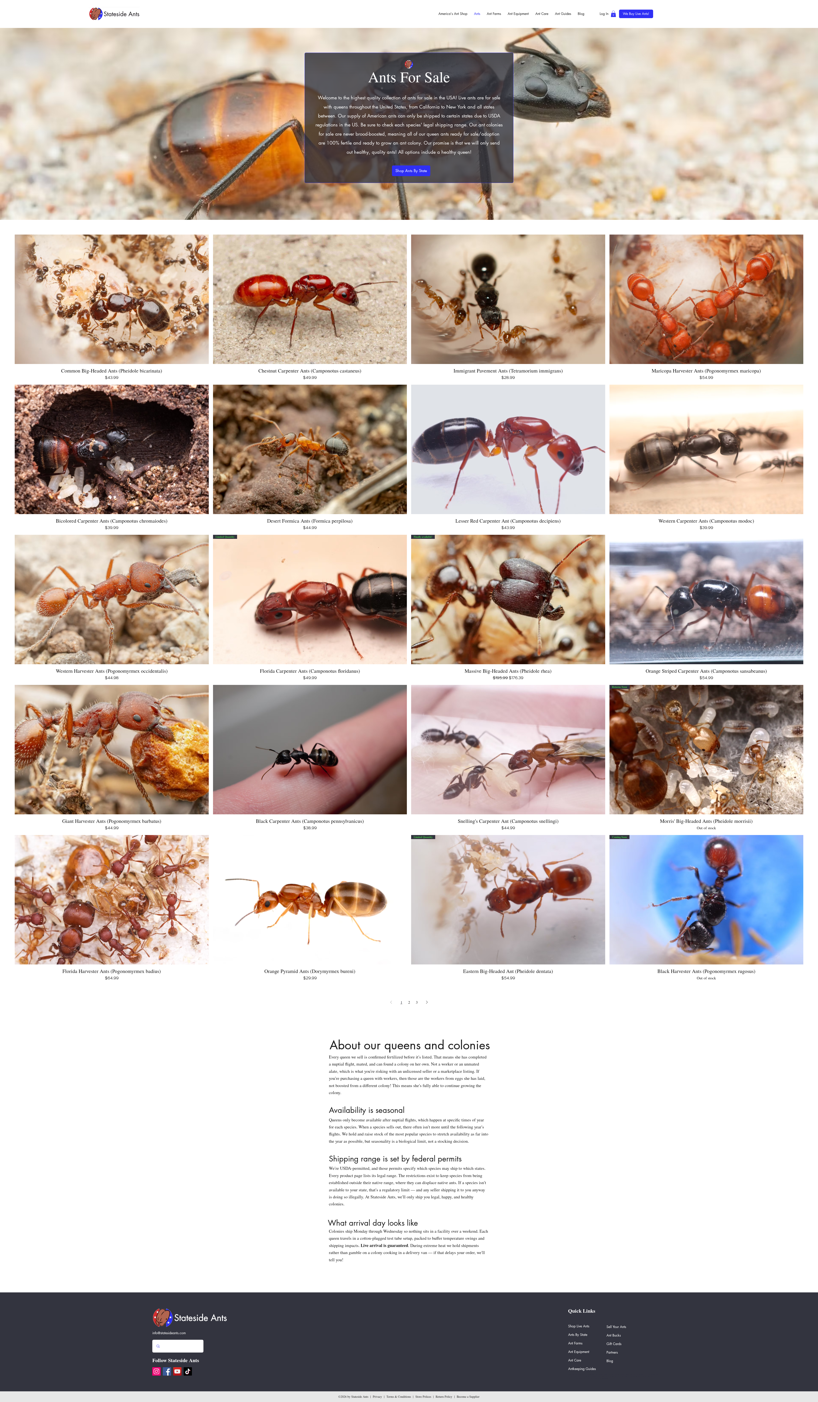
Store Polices (423, 1397)
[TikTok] (188, 1371)
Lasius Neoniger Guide (601, 1374)
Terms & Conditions (398, 1397)
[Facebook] (167, 1371)
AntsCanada (571, 1374)
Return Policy (444, 1397)
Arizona (622, 1374)
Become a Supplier (468, 1397)
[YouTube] (177, 1371)
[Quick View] (112, 299)
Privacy (377, 1397)
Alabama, (635, 1374)
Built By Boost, (605, 1378)
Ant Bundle (590, 1374)
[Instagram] (156, 1371)
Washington (578, 1374)
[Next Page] (426, 1002)
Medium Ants (628, 1374)
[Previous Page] (391, 1002)
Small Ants (616, 1374)
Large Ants (610, 1374)
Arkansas (584, 1374)
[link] (613, 14)
